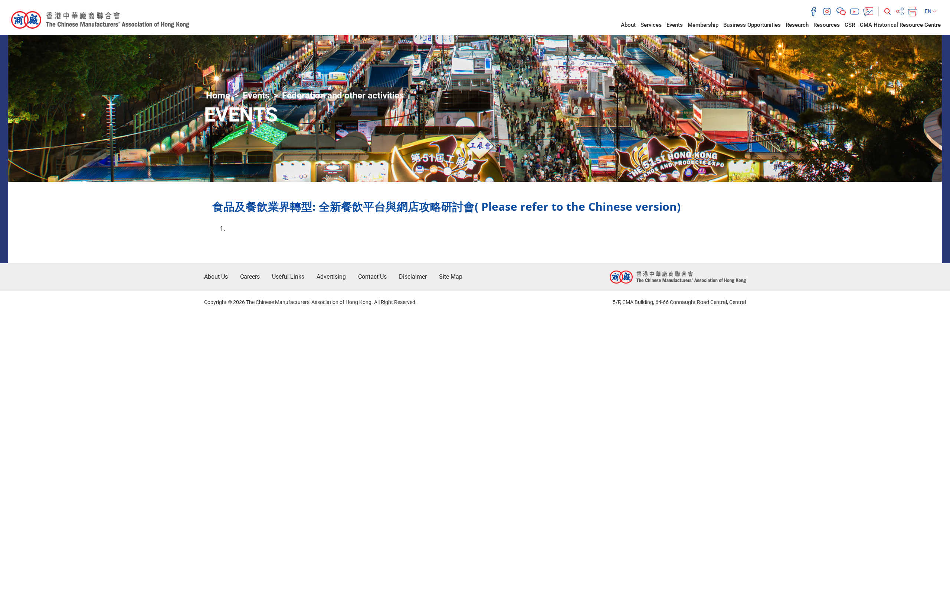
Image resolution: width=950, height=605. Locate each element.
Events (674, 25)
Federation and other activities (343, 95)
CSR (850, 25)
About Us (216, 276)
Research (797, 25)
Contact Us (372, 276)
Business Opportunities (752, 25)
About (628, 25)
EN (929, 11)
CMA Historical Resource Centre (900, 25)
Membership (703, 25)
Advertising (331, 276)
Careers (250, 276)
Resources (826, 25)
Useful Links (288, 276)
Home (218, 95)
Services (651, 25)
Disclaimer (413, 276)
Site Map (450, 276)
